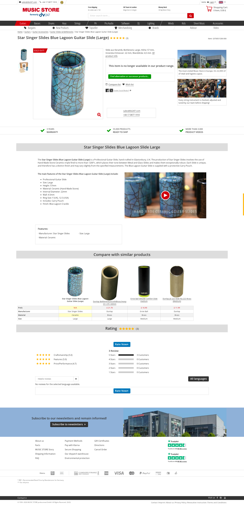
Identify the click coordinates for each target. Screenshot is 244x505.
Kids (184, 23)
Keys (64, 23)
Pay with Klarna (72, 445)
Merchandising (125, 28)
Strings (77, 23)
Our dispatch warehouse (76, 453)
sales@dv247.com (29, 2)
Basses (37, 23)
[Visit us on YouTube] (225, 497)
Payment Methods (73, 440)
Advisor (193, 28)
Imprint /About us (166, 502)
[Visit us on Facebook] (217, 497)
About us (39, 440)
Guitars (23, 23)
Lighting (150, 23)
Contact (21, 497)
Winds (171, 23)
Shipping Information (45, 453)
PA (95, 23)
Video (216, 28)
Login (212, 2)
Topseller (93, 28)
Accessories (218, 23)
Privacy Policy (180, 502)
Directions (99, 445)
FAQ (37, 458)
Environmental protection (77, 458)
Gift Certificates (101, 440)
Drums (51, 23)
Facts (37, 445)
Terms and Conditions (217, 502)
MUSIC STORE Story (44, 449)
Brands (155, 28)
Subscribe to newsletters (67, 424)
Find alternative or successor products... (129, 76)
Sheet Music (199, 23)
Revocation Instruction (197, 502)
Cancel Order (100, 449)
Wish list (130, 84)
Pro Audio (109, 23)
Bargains (32, 28)
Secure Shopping (73, 449)
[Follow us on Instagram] (220, 497)
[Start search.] (190, 15)
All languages (198, 378)
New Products (62, 28)
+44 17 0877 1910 (131, 114)
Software (125, 23)
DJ (138, 23)
